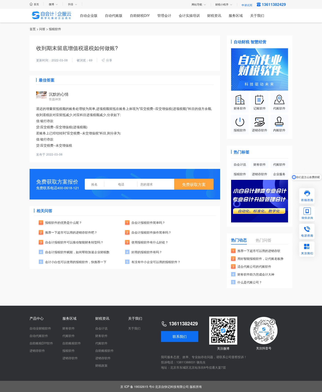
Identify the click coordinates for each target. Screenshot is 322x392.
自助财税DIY (140, 15)
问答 (42, 29)
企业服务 (279, 174)
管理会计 (164, 15)
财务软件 (259, 164)
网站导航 (197, 4)
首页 (36, 4)
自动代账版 (113, 15)
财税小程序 (221, 4)
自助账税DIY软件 (41, 343)
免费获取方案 (194, 184)
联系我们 (180, 336)
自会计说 (240, 164)
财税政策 (101, 365)
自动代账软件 (39, 335)
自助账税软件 (71, 343)
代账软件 (279, 164)
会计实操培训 (189, 15)
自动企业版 (88, 15)
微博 (51, 4)
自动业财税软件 (40, 328)
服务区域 (236, 15)
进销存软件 (259, 174)
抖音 (70, 4)
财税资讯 (214, 15)
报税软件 (240, 174)
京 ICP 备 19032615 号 (136, 386)
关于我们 (257, 15)
